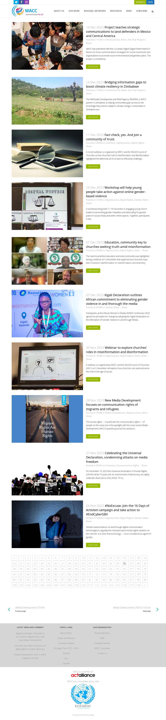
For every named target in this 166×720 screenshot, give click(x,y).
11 (90, 557)
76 (124, 574)
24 (42, 563)
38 (138, 563)
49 (76, 568)
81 (21, 579)
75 (117, 574)
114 (111, 585)
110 (83, 585)
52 (97, 568)
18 (138, 557)
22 (28, 563)
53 (103, 568)
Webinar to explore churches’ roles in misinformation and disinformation (117, 349)
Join (66, 658)
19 (145, 557)
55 (117, 568)
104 (42, 585)
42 (28, 568)
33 (103, 563)
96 (124, 579)
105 (49, 585)
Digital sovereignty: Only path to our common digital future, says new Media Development (30, 636)
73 (103, 574)
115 (117, 585)
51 (90, 568)
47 (62, 568)
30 (83, 563)
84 (42, 579)
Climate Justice (112, 39)
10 (83, 557)
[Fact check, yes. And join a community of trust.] (47, 153)
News (124, 39)
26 (55, 563)
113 (104, 585)
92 (97, 579)
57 (131, 568)
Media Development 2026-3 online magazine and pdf (30, 656)
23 (35, 563)
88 (69, 579)
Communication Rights (127, 465)
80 (14, 579)
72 (97, 574)
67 (62, 574)
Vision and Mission (66, 638)
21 (21, 563)
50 (83, 568)
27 (62, 563)
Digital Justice (123, 142)
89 (76, 579)
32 (97, 563)
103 (35, 585)
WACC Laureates (102, 648)
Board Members (102, 633)
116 (124, 585)
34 (110, 563)
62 (28, 574)
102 (28, 585)
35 (117, 563)
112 (97, 585)
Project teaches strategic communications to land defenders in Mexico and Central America (118, 31)
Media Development (115, 412)
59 (145, 568)
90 (83, 579)
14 (110, 557)
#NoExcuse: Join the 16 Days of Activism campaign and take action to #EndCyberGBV (117, 509)
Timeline (66, 653)
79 (145, 574)
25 (48, 563)
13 (103, 557)
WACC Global (89, 715)
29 (76, 563)
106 (56, 585)
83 (35, 579)
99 (145, 579)
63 (35, 574)
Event (137, 355)
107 (62, 585)
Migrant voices (133, 412)
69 (76, 574)
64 (42, 574)
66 (55, 574)
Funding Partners (102, 643)
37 (131, 563)
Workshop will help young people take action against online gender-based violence (116, 191)
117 (131, 585)
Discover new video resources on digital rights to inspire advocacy (30, 647)
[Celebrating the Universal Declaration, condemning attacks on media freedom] (47, 471)
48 (69, 568)
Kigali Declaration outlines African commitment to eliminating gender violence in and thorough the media (117, 299)
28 (69, 563)
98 (138, 579)
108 (69, 585)
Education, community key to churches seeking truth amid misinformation (118, 244)
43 (35, 568)
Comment (110, 142)
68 (69, 574)
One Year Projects (136, 39)
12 (97, 557)
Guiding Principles (66, 643)
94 (110, 579)
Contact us (102, 653)
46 (55, 568)
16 (124, 557)
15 (117, 557)
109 (76, 585)
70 (83, 574)
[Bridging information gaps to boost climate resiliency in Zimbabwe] (47, 101)
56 (124, 568)
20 (14, 563)
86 (55, 579)
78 (138, 574)
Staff (102, 638)
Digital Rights (137, 142)
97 (131, 579)
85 (48, 579)
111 (90, 585)
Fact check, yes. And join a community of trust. (114, 137)
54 (110, 568)
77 (131, 574)
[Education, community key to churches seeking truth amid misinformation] (47, 261)
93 (103, 579)
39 (145, 563)
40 (14, 568)
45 (48, 568)
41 (21, 568)
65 (48, 574)
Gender (138, 199)
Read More (93, 67)
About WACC (66, 633)
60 (14, 574)
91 (90, 579)
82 (28, 579)
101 (21, 585)
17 (131, 557)
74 (110, 574)
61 (21, 574)
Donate (66, 663)
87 (62, 579)
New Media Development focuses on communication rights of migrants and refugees (113, 404)
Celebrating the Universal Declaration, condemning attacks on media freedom (117, 457)
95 (117, 579)
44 (42, 568)
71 (90, 574)
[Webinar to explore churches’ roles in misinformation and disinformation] (47, 366)
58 (138, 568)
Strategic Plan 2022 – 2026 (66, 648)
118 (138, 585)
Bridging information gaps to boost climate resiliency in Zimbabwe (116, 84)
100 (14, 585)
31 (90, 563)
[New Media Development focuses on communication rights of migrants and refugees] (47, 419)
